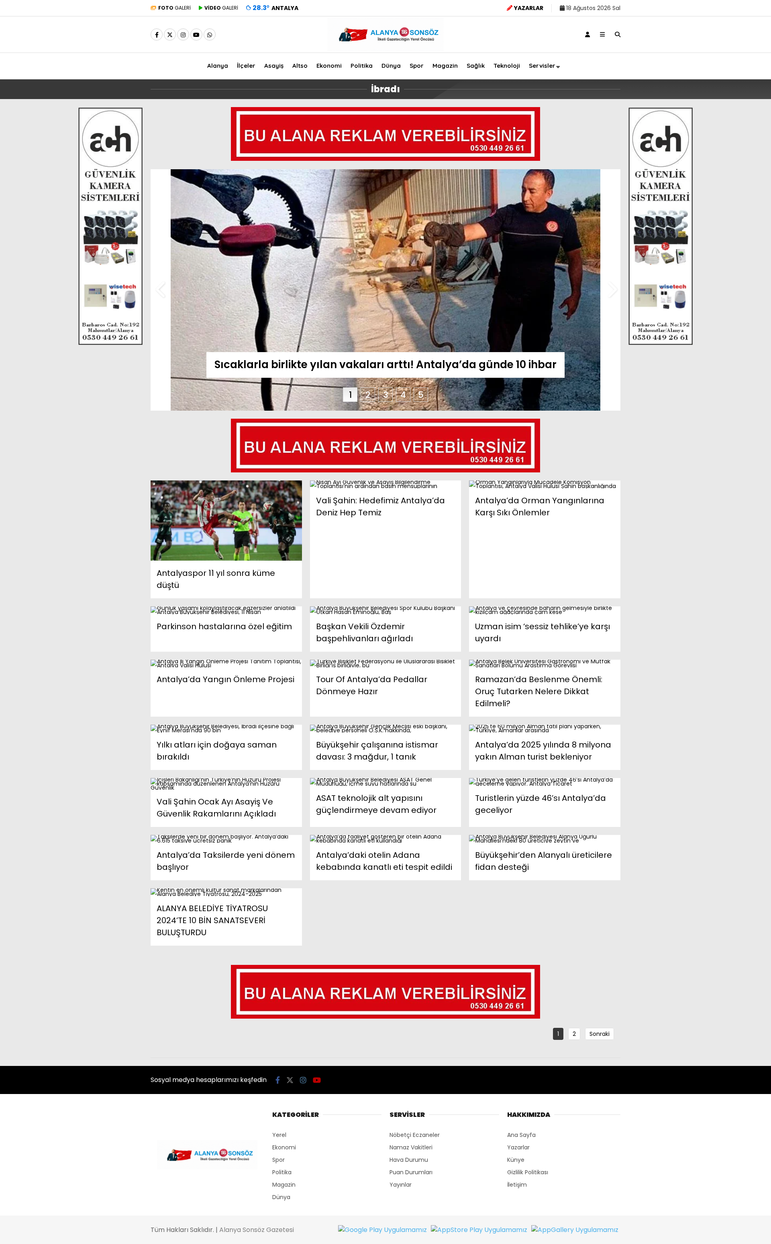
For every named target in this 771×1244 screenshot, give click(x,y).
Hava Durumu (409, 1160)
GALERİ (174, 7)
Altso (300, 65)
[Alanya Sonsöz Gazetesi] (385, 49)
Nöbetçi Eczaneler (415, 1135)
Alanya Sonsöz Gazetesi (256, 1229)
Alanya (217, 65)
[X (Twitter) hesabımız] (169, 35)
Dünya (391, 65)
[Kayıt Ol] (587, 34)
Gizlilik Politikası (527, 1172)
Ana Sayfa (521, 1135)
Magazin (445, 65)
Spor (417, 65)
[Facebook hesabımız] (156, 35)
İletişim (517, 1185)
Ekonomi (329, 65)
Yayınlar (401, 1185)
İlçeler (246, 65)
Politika (362, 65)
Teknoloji (507, 65)
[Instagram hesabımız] (183, 35)
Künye (515, 1160)
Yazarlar (518, 1147)
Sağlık (476, 65)
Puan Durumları (411, 1172)
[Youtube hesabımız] (196, 35)
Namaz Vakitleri (411, 1147)
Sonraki (599, 1034)
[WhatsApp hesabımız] (209, 35)
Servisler (542, 65)
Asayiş (274, 65)
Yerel (279, 1135)
